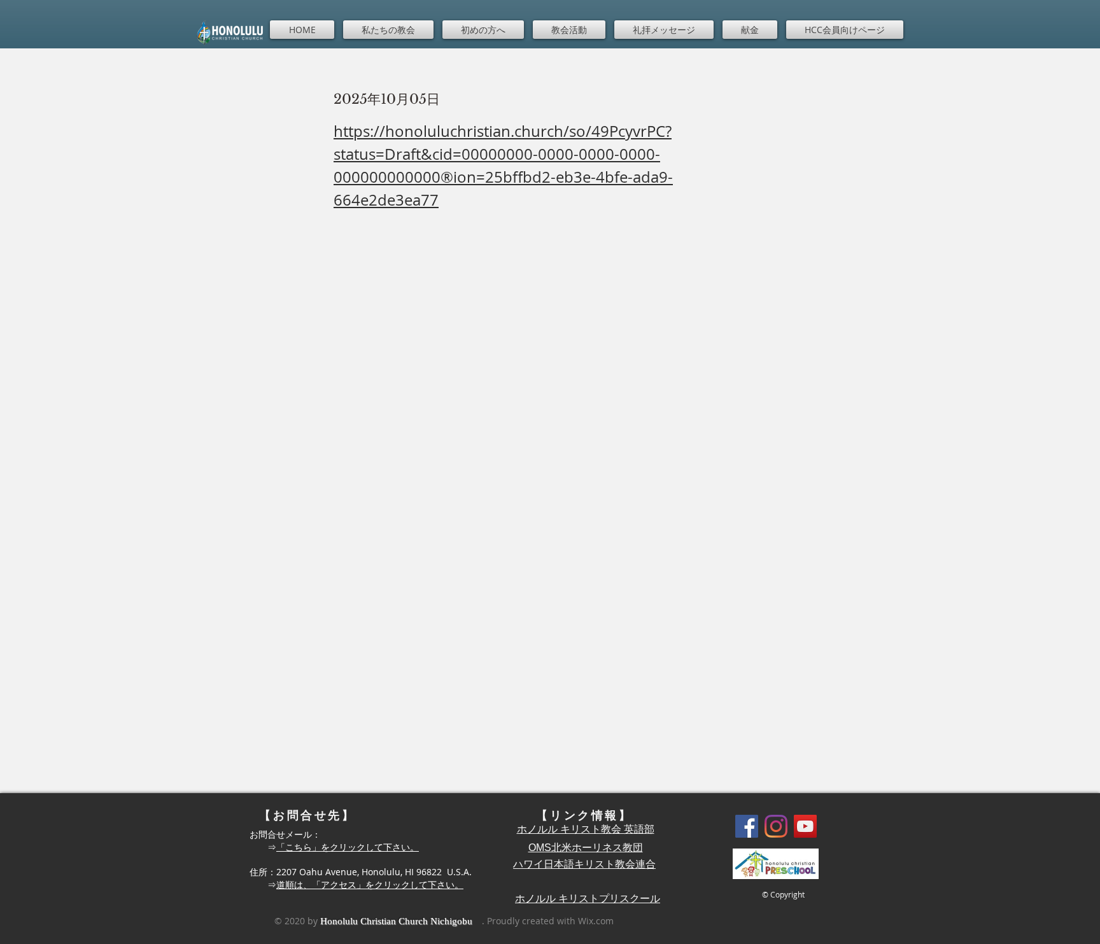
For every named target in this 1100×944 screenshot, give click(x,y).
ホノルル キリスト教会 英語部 (585, 829)
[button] (388, 29)
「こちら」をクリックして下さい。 (347, 847)
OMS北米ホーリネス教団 (585, 847)
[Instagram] (776, 826)
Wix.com (596, 921)
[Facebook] (746, 826)
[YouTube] (805, 826)
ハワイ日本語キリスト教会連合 (584, 864)
